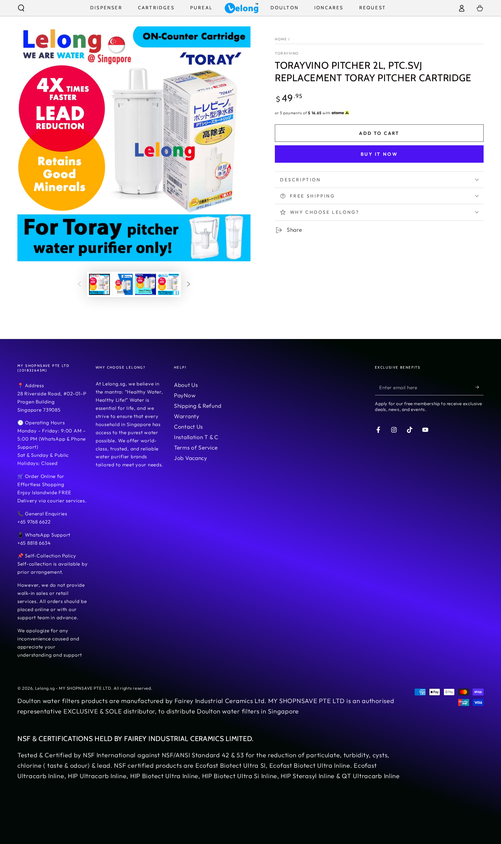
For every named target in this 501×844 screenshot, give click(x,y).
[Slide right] (188, 284)
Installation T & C (196, 437)
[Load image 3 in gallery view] (145, 284)
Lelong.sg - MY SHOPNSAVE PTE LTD (73, 688)
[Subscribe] (479, 387)
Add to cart (379, 133)
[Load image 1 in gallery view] (99, 284)
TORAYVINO (287, 53)
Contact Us (188, 426)
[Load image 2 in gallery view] (122, 284)
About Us (186, 384)
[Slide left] (79, 284)
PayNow (184, 395)
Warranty (186, 416)
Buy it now (379, 154)
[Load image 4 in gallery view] (168, 284)
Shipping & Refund (197, 405)
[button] (21, 8)
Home (281, 39)
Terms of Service (196, 447)
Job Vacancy (190, 457)
